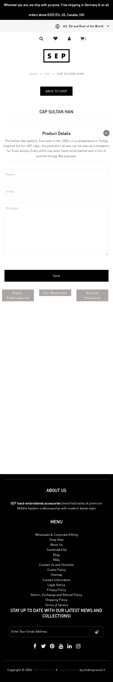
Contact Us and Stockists (56, 565)
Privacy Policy (56, 590)
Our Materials (55, 293)
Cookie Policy (56, 570)
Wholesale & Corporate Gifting (56, 535)
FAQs (56, 560)
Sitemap (56, 575)
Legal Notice (56, 585)
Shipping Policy (56, 600)
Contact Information (56, 580)
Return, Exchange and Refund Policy (56, 595)
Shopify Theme (68, 670)
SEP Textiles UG (44, 670)
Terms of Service (56, 605)
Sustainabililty (56, 550)
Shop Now (56, 540)
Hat (47, 74)
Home (33, 74)
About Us (56, 545)
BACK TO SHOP (56, 91)
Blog (56, 555)
